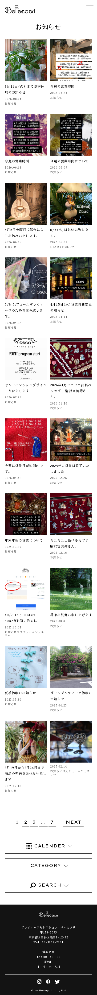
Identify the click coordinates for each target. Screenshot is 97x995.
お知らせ (11, 103)
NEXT (73, 822)
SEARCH (49, 885)
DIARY (56, 247)
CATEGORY (45, 865)
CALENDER (49, 846)
